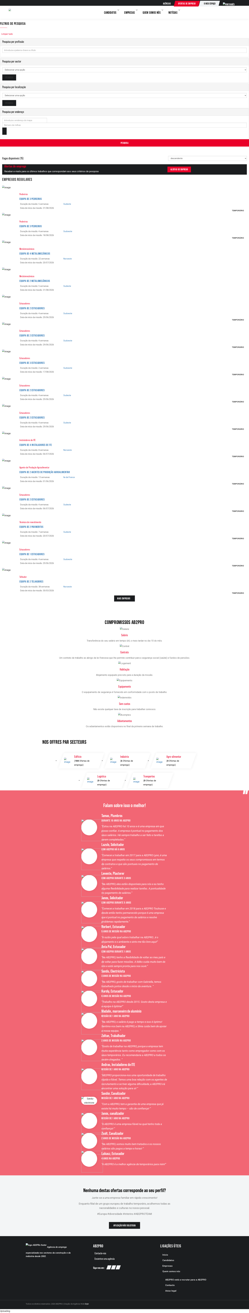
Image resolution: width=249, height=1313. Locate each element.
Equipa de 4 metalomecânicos (34, 253)
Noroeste (67, 259)
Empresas (129, 12)
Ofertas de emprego (187, 3)
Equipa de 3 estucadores (32, 362)
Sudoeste (67, 231)
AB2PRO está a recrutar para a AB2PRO (185, 1279)
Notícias (173, 12)
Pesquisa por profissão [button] (13, 41)
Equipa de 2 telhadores (31, 581)
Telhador (23, 576)
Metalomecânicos (26, 248)
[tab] (124, 41)
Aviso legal (170, 1291)
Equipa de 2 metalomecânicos (34, 280)
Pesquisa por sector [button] (11, 61)
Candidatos (110, 12)
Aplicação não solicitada (124, 1225)
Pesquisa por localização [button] (14, 87)
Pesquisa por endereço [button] (13, 112)
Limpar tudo (7, 34)
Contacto (170, 1285)
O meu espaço (209, 3)
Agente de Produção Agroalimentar (34, 467)
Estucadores (24, 303)
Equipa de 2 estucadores (32, 308)
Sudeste (67, 204)
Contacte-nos (100, 1253)
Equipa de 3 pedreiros (30, 198)
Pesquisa (124, 142)
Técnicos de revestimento (30, 522)
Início (165, 1255)
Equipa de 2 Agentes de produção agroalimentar (44, 472)
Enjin (87, 1304)
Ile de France (69, 477)
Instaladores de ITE (27, 440)
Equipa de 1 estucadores (31, 554)
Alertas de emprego (179, 169)
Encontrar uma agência (105, 1258)
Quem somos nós (152, 12)
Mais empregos (123, 598)
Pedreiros (23, 194)
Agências (167, 3)
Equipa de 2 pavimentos (31, 526)
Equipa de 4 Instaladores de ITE (35, 444)
